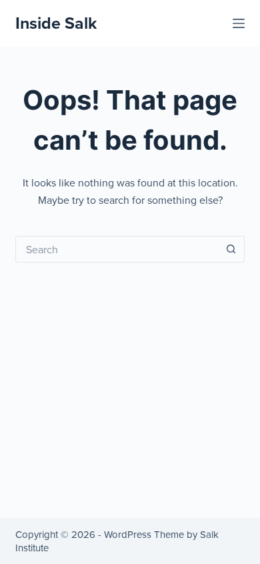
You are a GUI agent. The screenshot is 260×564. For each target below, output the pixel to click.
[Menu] (239, 23)
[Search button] (231, 249)
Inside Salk (56, 23)
